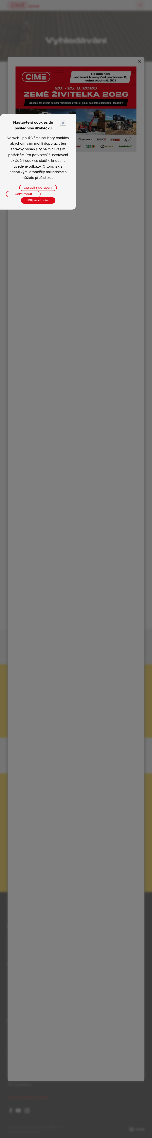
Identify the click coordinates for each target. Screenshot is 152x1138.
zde (50, 178)
